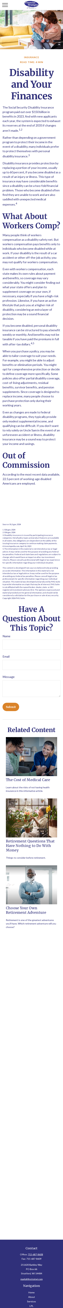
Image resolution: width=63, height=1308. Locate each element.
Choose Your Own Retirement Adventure (26, 910)
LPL (31, 1305)
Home (31, 1292)
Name (6, 636)
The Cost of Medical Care (28, 780)
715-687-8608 (35, 1254)
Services (31, 1301)
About (31, 1296)
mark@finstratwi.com (31, 1279)
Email (6, 656)
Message (9, 677)
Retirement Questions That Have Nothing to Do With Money (30, 845)
